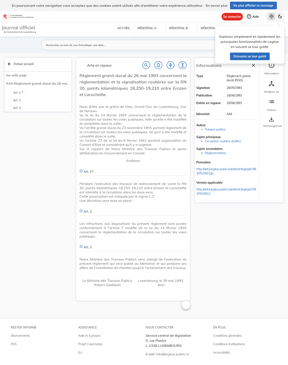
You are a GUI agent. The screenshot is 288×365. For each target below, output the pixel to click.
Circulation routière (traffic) (223, 141)
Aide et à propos (89, 336)
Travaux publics (215, 129)
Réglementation (215, 153)
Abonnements (20, 336)
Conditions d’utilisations (229, 344)
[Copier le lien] (216, 163)
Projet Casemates (90, 344)
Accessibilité (221, 352)
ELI (80, 352)
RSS (14, 344)
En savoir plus (216, 5)
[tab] (271, 68)
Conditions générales (227, 336)
